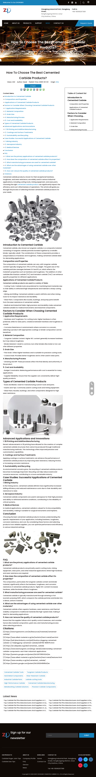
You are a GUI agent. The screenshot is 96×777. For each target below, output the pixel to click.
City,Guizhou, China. (55, 763)
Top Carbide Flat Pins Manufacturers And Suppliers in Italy (70, 708)
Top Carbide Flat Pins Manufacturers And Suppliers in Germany (25, 710)
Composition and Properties (16, 99)
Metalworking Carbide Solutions (16, 687)
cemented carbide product (28, 184)
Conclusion (8, 150)
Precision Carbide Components (44, 687)
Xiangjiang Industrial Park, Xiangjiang (62, 758)
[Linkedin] (72, 2)
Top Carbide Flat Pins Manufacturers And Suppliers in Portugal (70, 710)
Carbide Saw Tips (8, 762)
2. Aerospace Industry (13, 144)
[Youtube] (75, 2)
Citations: (8, 174)
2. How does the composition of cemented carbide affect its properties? (32, 159)
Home (39, 758)
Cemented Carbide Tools (14, 672)
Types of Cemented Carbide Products (18, 123)
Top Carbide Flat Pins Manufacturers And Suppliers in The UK (70, 703)
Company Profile (29, 758)
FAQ (5, 153)
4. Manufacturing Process (14, 117)
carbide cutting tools (34, 679)
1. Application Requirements (15, 108)
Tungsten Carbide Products (37, 672)
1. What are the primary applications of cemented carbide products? (31, 156)
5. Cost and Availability (14, 120)
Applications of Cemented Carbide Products (22, 102)
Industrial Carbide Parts (13, 679)
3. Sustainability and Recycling (16, 135)
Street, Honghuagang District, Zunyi (61, 761)
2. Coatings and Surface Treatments (19, 132)
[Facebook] (68, 2)
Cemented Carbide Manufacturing (41, 683)
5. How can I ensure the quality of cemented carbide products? (29, 171)
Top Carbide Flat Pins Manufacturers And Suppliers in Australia (25, 703)
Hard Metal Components (13, 676)
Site (57, 82)
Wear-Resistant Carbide (35, 676)
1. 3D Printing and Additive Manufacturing (20, 129)
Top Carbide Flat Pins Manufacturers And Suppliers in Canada (25, 700)
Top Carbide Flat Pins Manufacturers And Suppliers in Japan (25, 708)
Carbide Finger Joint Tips (11, 758)
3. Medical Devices (12, 147)
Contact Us (41, 762)
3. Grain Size (9, 114)
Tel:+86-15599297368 (56, 768)
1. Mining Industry (11, 141)
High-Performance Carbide (14, 683)
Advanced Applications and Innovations (19, 126)
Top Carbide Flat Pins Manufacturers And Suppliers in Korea (70, 705)
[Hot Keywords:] (83, 2)
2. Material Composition (14, 111)
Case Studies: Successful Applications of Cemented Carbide (27, 138)
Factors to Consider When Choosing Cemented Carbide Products (29, 105)
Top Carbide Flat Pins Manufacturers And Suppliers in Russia (70, 700)
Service (25, 765)
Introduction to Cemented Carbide (17, 96)
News (25, 768)
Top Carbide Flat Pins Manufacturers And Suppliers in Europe (25, 705)
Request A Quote (86, 23)
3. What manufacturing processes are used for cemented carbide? (30, 162)
